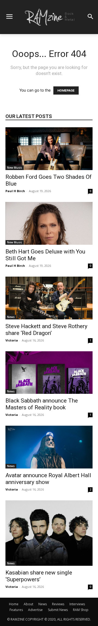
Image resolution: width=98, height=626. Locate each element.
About (28, 604)
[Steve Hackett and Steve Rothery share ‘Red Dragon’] (49, 298)
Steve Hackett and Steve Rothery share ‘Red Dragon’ (46, 329)
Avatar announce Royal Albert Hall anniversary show (48, 478)
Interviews (77, 604)
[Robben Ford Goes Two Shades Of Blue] (49, 148)
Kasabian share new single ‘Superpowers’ (38, 576)
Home (14, 604)
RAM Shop (80, 609)
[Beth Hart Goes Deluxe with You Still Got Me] (49, 223)
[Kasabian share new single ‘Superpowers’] (49, 533)
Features (16, 609)
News (11, 317)
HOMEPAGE (66, 90)
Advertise (35, 609)
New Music (14, 168)
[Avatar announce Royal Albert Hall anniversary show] (49, 447)
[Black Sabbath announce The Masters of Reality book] (49, 372)
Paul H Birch (15, 191)
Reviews (58, 604)
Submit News (58, 609)
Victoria (11, 340)
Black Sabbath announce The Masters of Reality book (41, 404)
